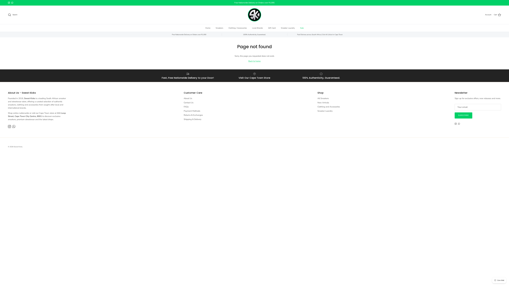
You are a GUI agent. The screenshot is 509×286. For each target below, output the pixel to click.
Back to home (254, 61)
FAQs (186, 106)
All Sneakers (323, 98)
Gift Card (272, 28)
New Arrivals (323, 102)
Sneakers (219, 28)
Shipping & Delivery (192, 119)
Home (207, 28)
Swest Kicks (18, 147)
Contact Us (188, 102)
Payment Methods (192, 111)
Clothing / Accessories (238, 28)
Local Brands (257, 28)
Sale (302, 28)
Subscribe (463, 115)
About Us (188, 98)
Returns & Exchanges (193, 115)
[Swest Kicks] (254, 14)
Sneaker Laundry (288, 28)
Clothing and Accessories (328, 106)
